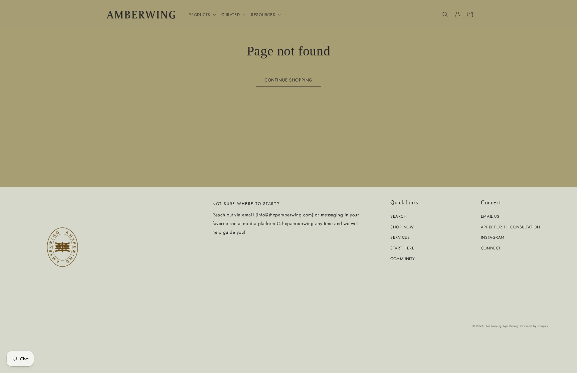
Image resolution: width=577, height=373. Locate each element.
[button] (201, 15)
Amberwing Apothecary (502, 326)
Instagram (493, 237)
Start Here (402, 248)
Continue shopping (288, 80)
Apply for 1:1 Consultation (510, 227)
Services (400, 237)
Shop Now (402, 227)
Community (402, 258)
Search (398, 216)
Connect (491, 248)
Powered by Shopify (534, 326)
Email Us (490, 216)
